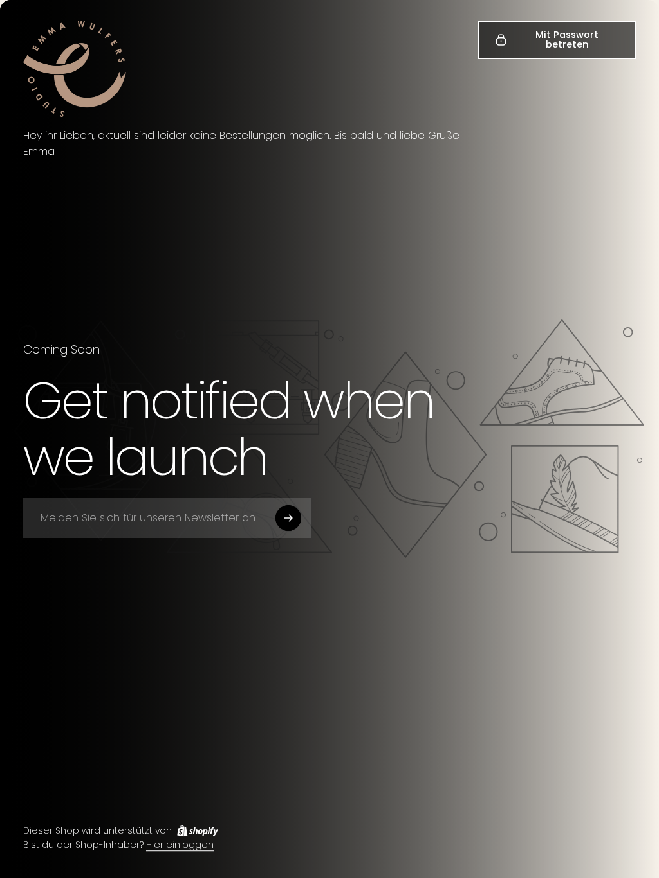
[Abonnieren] (288, 518)
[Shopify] (197, 830)
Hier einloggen (180, 845)
